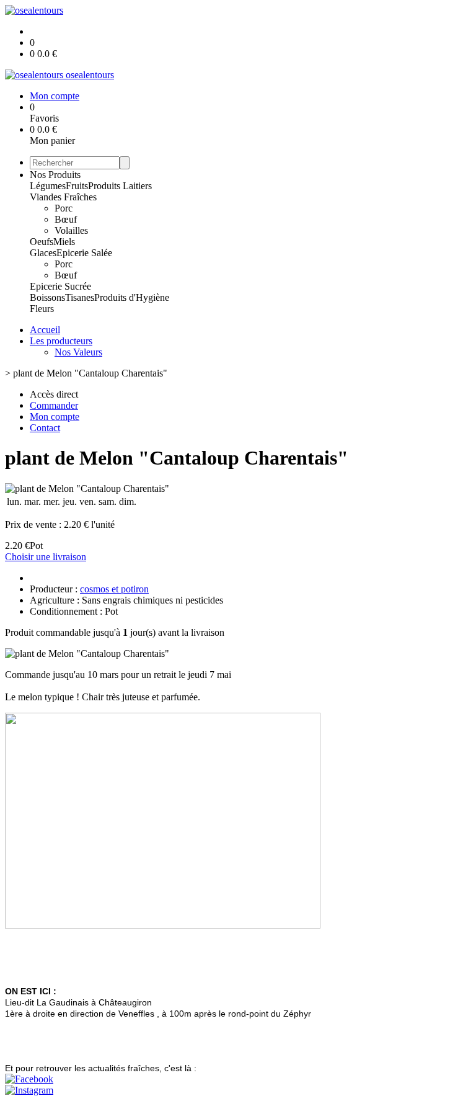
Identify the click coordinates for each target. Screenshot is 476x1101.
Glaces (43, 252)
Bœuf (66, 219)
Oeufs (41, 241)
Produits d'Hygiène (131, 297)
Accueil (45, 329)
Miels (64, 241)
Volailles (71, 230)
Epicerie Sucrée (60, 286)
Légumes (48, 186)
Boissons (47, 297)
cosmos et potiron (114, 589)
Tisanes (79, 297)
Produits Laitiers (120, 186)
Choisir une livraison (45, 556)
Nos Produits (55, 174)
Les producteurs (61, 341)
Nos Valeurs (78, 352)
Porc (64, 208)
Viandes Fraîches (63, 197)
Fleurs (42, 308)
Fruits (77, 186)
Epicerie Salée (84, 252)
